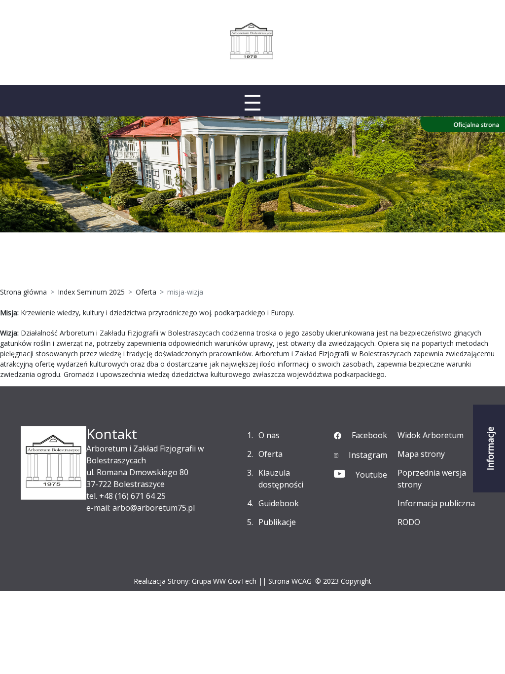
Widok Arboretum (430, 435)
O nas (269, 435)
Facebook (369, 435)
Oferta (270, 454)
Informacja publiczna (436, 503)
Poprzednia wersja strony (431, 478)
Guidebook (278, 503)
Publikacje (277, 522)
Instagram (368, 454)
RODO (408, 522)
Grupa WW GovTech (224, 581)
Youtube (371, 474)
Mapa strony (421, 454)
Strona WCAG (290, 581)
